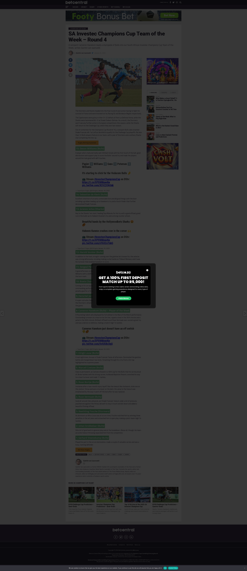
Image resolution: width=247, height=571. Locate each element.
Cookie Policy (173, 568)
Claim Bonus (123, 298)
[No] (245, 568)
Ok (165, 568)
